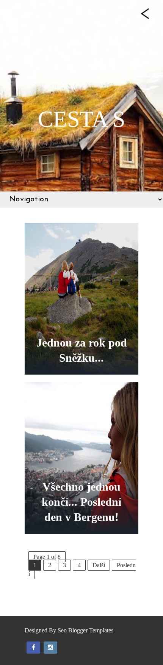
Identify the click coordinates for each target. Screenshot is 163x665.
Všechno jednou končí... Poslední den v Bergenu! (81, 501)
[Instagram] (50, 647)
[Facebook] (33, 647)
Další (98, 565)
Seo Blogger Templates (85, 630)
